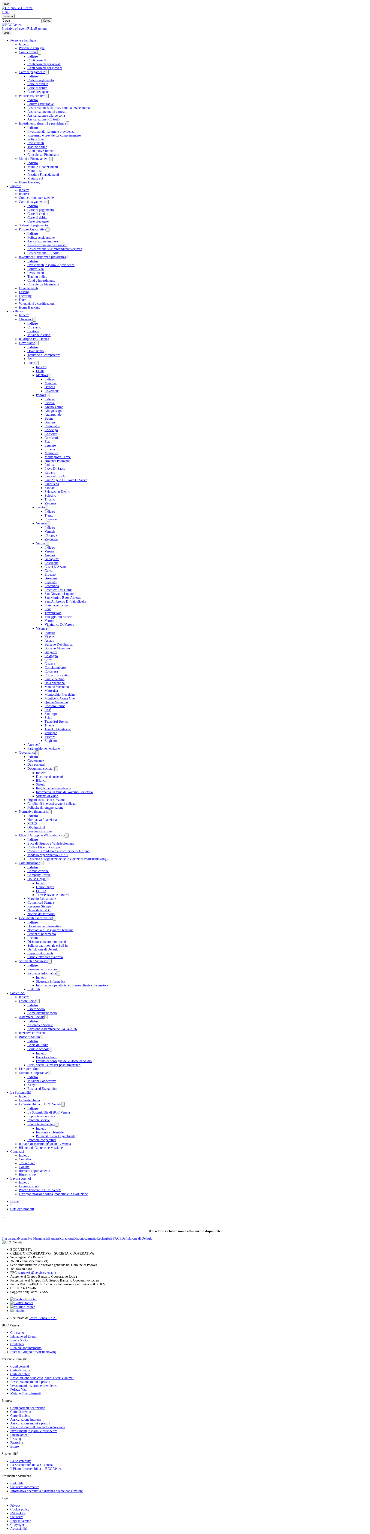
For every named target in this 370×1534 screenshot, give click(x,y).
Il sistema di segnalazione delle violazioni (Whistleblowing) (67, 859)
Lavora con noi (20, 1178)
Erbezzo (50, 574)
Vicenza (41, 628)
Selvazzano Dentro (57, 491)
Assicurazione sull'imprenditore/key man (54, 249)
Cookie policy (19, 1509)
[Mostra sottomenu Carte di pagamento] (47, 72)
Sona (48, 609)
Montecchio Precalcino (60, 694)
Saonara (50, 488)
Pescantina (52, 586)
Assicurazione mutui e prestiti (47, 111)
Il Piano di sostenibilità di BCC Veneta (45, 1144)
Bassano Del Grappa (59, 644)
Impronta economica (41, 1116)
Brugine (50, 422)
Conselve (51, 434)
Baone (49, 418)
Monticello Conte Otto (60, 698)
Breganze (51, 652)
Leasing (24, 292)
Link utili (33, 989)
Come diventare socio (42, 1013)
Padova (41, 395)
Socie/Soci (17, 993)
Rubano (50, 472)
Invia (6, 4)
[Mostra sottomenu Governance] (37, 752)
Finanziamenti (28, 288)
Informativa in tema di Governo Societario (64, 792)
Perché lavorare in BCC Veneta (40, 1190)
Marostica (51, 690)
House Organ (36, 879)
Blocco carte (27, 1174)
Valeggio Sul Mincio (58, 617)
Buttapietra (52, 559)
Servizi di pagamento (41, 934)
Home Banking (29, 182)
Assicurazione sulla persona (46, 115)
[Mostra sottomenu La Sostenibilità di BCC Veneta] (63, 1104)
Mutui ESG (35, 178)
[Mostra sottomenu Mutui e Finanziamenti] (51, 159)
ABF (111, 1238)
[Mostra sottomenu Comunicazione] (41, 863)
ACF (118, 1238)
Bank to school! (38, 1049)
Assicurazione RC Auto (43, 119)
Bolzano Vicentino (57, 648)
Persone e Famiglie (23, 40)
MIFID (32, 823)
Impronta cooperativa (41, 1140)
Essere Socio (27, 1001)
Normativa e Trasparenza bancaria (50, 930)
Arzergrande (53, 414)
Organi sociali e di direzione (46, 800)
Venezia (41, 523)
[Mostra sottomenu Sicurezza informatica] (58, 973)
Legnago (51, 582)
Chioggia (51, 535)
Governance (27, 752)
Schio (48, 717)
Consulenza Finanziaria (43, 154)
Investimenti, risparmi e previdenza (42, 123)
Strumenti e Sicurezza (33, 961)
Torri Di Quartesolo (58, 729)
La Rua (41, 891)
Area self (33, 744)
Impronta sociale (38, 1120)
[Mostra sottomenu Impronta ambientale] (56, 1124)
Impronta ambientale (41, 1124)
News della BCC (39, 910)
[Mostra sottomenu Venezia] (48, 523)
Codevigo (51, 430)
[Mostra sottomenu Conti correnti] (39, 52)
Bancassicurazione (39, 831)
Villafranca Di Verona (59, 624)
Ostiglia (50, 387)
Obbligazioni (36, 827)
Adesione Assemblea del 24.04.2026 (52, 1029)
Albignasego (53, 411)
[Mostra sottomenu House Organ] (47, 879)
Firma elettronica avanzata (45, 957)
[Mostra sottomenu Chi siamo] (34, 319)
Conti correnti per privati (44, 64)
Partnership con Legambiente (55, 1136)
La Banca (16, 311)
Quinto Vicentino (56, 702)
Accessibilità (18, 1528)
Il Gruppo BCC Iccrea (34, 339)
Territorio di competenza (43, 355)
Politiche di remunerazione (45, 807)
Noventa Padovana (57, 461)
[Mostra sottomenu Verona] (47, 543)
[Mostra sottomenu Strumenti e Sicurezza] (50, 961)
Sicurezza (16, 1517)
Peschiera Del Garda (58, 590)
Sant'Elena (52, 484)
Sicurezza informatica (42, 973)
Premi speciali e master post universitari (54, 1065)
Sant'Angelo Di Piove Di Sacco (66, 480)
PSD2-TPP (17, 1513)
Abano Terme (54, 407)
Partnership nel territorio (43, 748)
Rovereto (51, 519)
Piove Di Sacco (55, 468)
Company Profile (39, 875)
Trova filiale (27, 1163)
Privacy (15, 1505)
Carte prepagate (38, 92)
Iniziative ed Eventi (32, 1033)
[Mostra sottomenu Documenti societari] (56, 768)
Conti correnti (28, 52)
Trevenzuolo (53, 613)
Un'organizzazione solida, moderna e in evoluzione (53, 1194)
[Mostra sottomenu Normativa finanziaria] (50, 811)
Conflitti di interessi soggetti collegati (52, 803)
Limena (50, 449)
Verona (41, 543)
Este (47, 441)
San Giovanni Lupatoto (60, 593)
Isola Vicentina (55, 683)
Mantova (42, 375)
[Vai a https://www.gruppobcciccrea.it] (17, 8)
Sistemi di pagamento (33, 225)
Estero (23, 299)
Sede (30, 359)
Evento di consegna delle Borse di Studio (64, 1061)
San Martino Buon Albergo (63, 597)
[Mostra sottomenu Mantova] (49, 375)
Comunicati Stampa (40, 902)
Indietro (24, 44)
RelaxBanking (37, 28)
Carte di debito (37, 88)
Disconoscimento (85, 1238)
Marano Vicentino (57, 687)
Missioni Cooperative (33, 1073)
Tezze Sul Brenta (56, 721)
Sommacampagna (57, 605)
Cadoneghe (52, 426)
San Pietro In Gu (56, 476)
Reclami (33, 938)
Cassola (50, 663)
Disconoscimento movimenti (46, 941)
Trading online (37, 147)
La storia (33, 331)
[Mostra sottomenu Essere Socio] (38, 1001)
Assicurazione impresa (42, 241)
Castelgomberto (55, 667)
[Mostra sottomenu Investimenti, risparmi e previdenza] (67, 123)
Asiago (49, 640)
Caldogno (51, 656)
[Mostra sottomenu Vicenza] (48, 629)
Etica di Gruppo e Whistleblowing (42, 835)
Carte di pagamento (32, 72)
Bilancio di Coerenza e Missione (41, 1147)
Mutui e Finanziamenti (34, 158)
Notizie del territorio (41, 914)
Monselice (51, 453)
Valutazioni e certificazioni (37, 303)
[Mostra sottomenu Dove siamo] (37, 343)
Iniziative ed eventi (14, 28)
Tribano (50, 499)
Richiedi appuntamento (34, 1171)
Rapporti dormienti (40, 953)
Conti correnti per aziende (36, 197)
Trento (40, 507)
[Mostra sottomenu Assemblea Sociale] (46, 1017)
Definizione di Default (42, 949)
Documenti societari (40, 768)
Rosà (48, 710)
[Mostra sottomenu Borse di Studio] (41, 1037)
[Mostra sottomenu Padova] (47, 395)
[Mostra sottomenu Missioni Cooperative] (49, 1073)
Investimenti (35, 143)
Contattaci (17, 1151)
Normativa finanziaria (33, 811)
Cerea (48, 570)
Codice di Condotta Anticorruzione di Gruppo (58, 851)
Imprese (15, 186)
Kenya (31, 1085)
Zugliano (51, 740)
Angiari (50, 555)
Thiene (49, 725)
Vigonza (50, 503)
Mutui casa (34, 170)
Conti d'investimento (41, 151)
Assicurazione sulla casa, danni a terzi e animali (59, 108)
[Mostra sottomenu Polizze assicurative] (47, 96)
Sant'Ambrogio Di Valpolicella (65, 601)
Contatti (24, 1167)
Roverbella (52, 391)
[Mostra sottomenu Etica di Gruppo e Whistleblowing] (67, 835)
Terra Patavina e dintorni (52, 895)
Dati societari (36, 764)
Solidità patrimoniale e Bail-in (47, 945)
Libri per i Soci (29, 1069)
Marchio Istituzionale (41, 898)
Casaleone (51, 563)
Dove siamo (27, 343)
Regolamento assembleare (53, 788)
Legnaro (50, 445)
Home (14, 1201)
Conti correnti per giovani (44, 68)
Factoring (25, 296)
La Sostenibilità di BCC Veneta (40, 1104)
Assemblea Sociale (31, 1017)
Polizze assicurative (32, 96)
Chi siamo (26, 319)
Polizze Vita (35, 139)
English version (20, 1521)
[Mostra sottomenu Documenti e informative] (54, 918)
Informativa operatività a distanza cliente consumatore (72, 985)
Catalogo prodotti (22, 1209)
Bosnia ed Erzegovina (42, 1088)
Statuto (40, 784)
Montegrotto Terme (58, 457)
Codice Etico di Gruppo (43, 847)
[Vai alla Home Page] (12, 25)
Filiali (5, 12)
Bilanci (41, 780)
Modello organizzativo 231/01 (47, 855)
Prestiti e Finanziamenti (43, 174)
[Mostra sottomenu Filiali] (37, 363)
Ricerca (8, 16)
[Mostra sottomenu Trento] (46, 507)
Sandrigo (51, 714)
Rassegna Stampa (39, 906)
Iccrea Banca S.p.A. (43, 1318)
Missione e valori (39, 335)
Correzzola (52, 438)
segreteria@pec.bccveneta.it (37, 1272)
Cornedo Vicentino (57, 675)
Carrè (48, 660)
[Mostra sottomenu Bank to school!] (50, 1049)
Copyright (17, 1525)
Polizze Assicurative (32, 229)
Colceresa (51, 671)
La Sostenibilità (20, 1092)
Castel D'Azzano (56, 567)
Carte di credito (37, 84)
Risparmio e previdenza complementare (54, 135)
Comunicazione (29, 863)
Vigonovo (51, 539)
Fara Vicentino (54, 679)
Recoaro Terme (55, 706)
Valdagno (51, 733)
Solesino (50, 495)
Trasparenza (10, 1238)
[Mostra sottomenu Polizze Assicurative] (47, 229)
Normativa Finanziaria (33, 1238)
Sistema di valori (47, 796)
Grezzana (51, 578)
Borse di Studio (29, 1037)
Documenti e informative (35, 918)
